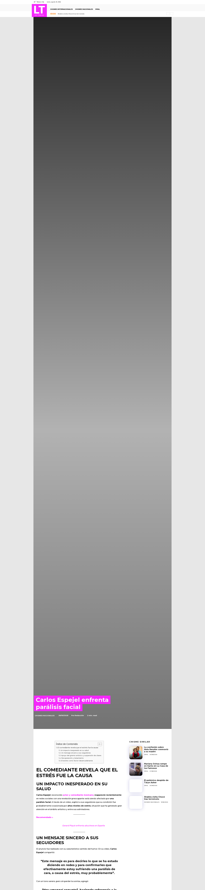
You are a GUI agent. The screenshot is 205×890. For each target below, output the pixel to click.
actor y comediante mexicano (78, 795)
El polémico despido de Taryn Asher (156, 781)
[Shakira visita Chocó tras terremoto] (135, 802)
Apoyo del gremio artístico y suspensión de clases (81, 755)
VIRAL (146, 754)
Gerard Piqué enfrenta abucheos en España (83, 825)
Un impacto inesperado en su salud (75, 750)
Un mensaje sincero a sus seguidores (76, 753)
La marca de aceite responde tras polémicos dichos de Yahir (80, 14)
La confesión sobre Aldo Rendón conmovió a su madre (156, 749)
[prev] (167, 13)
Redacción (79, 715)
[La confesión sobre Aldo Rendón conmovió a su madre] (135, 752)
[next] (171, 13)
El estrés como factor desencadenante (77, 761)
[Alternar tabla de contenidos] (98, 744)
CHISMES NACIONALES (45, 715)
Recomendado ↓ (44, 817)
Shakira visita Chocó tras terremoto (154, 798)
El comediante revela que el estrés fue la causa (77, 748)
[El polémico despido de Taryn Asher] (135, 785)
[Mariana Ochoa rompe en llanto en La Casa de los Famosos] (135, 769)
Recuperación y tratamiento (72, 758)
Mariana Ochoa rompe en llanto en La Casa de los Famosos (156, 766)
